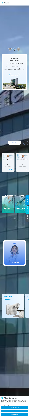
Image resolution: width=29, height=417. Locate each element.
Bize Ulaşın (27, 217)
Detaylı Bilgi (14, 75)
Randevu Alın (27, 209)
